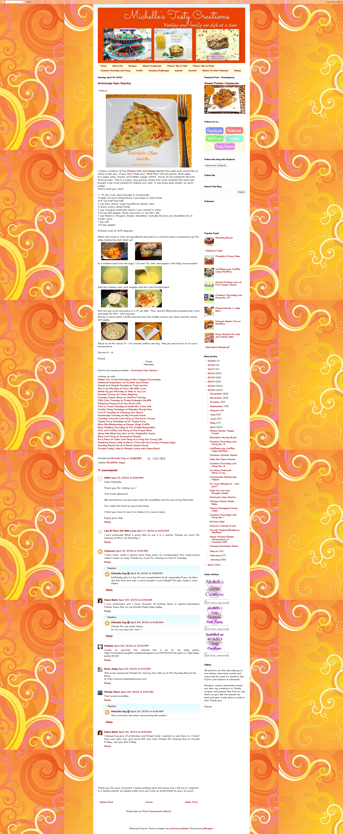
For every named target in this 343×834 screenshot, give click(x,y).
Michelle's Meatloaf (217, 347)
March (214, 551)
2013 (211, 386)
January (215, 559)
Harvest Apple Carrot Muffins (228, 322)
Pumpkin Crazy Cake (227, 256)
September (217, 406)
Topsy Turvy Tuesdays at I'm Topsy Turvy (122, 421)
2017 (211, 369)
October (215, 402)
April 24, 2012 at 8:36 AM (147, 711)
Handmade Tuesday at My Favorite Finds (122, 415)
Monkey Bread (223, 237)
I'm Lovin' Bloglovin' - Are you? (224, 485)
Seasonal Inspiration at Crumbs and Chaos (123, 382)
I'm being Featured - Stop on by (221, 471)
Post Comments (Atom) (157, 811)
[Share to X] (159, 458)
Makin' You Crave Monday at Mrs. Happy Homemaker (129, 379)
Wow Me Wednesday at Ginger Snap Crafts (124, 424)
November (216, 397)
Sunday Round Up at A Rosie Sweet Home (123, 445)
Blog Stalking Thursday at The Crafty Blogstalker (126, 427)
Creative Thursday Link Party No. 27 (228, 296)
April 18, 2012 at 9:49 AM (132, 550)
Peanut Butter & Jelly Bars (227, 309)
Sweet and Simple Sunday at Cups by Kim (123, 385)
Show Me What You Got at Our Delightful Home (126, 433)
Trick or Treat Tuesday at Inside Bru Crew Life (124, 406)
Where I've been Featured (215, 70)
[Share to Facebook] (161, 458)
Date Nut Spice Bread (222, 459)
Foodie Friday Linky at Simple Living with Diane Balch (129, 448)
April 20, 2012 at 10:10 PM (131, 645)
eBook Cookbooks (152, 66)
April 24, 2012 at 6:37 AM (137, 691)
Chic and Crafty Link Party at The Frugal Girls (125, 430)
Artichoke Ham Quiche (144, 370)
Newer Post (106, 802)
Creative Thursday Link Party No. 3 (223, 442)
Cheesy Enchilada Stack (224, 546)
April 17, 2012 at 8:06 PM (153, 530)
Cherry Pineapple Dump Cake (224, 509)
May (213, 422)
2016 (211, 373)
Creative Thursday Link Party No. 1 (223, 516)
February (215, 555)
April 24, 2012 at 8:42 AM (135, 732)
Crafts (139, 70)
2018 (211, 365)
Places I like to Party (203, 66)
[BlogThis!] (156, 458)
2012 (211, 390)
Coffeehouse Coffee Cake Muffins (227, 270)
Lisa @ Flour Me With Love (120, 530)
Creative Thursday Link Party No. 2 (223, 464)
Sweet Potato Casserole (221, 83)
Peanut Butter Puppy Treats (222, 432)
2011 (211, 565)
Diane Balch (111, 599)
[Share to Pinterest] (164, 458)
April (213, 427)
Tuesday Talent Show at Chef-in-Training (122, 397)
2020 (212, 360)
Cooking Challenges (158, 70)
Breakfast (112, 462)
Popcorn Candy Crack (223, 525)
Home (104, 66)
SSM (107, 477)
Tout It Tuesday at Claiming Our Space (120, 412)
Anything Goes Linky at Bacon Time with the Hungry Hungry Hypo (137, 442)
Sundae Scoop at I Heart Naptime (117, 394)
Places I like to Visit (177, 66)
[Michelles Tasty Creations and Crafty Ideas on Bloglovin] (216, 166)
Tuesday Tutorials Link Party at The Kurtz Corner (126, 418)
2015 (211, 377)
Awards (178, 70)
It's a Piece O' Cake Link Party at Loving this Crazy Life (130, 439)
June (213, 418)
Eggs (122, 462)
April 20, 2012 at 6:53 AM (135, 599)
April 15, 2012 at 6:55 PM (127, 477)
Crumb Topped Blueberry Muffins (224, 531)
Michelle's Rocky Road (223, 437)
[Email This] (154, 458)
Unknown (109, 550)
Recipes (133, 66)
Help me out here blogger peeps (220, 491)
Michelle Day (118, 573)
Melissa (108, 645)
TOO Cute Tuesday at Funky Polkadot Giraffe (124, 400)
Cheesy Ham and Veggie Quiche (145, 171)
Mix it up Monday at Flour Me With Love (122, 388)
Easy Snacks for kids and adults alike (227, 335)
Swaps (237, 70)
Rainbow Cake (214, 250)
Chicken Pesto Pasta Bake (222, 502)
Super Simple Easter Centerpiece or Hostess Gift (222, 539)
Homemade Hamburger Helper (223, 478)
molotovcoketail (178, 828)
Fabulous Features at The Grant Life (119, 403)
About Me (117, 66)
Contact (192, 70)
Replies (112, 568)
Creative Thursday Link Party (115, 70)
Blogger (208, 828)
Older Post (191, 802)
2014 (211, 381)
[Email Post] (148, 458)
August (214, 410)
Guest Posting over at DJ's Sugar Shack (228, 283)
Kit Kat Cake (217, 521)
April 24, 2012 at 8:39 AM (147, 622)
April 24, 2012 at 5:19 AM (135, 668)
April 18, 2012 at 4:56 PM (146, 573)
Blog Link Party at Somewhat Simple (119, 436)
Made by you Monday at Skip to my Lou (122, 391)
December (216, 393)
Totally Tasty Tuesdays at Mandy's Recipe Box (125, 409)
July (213, 414)
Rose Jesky (111, 668)
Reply (107, 522)
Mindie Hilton (112, 691)
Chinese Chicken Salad (223, 455)
